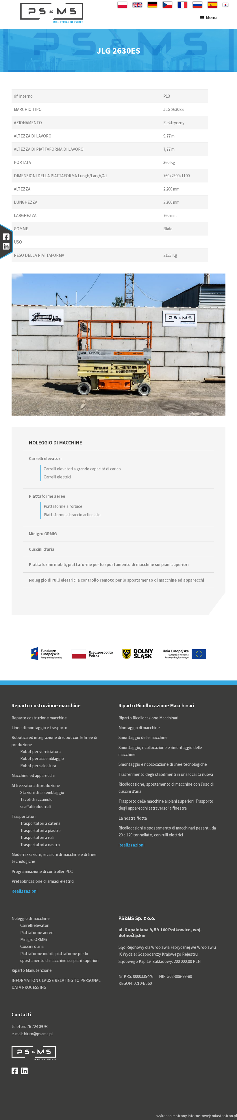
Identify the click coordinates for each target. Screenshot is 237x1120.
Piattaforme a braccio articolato (72, 514)
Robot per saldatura (38, 765)
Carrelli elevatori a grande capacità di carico (82, 469)
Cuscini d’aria (41, 549)
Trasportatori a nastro (40, 844)
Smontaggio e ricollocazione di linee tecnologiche (162, 764)
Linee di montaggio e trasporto (39, 727)
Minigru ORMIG (43, 533)
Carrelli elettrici (57, 477)
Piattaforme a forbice (63, 506)
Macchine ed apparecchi (33, 775)
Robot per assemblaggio (42, 758)
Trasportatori (24, 816)
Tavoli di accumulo (36, 799)
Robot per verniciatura (40, 751)
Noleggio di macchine (55, 442)
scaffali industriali (35, 806)
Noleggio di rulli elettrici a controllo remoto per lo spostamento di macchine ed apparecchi (116, 580)
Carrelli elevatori (45, 458)
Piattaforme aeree (47, 496)
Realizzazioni (25, 891)
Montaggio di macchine (139, 727)
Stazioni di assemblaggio (42, 792)
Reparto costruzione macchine (39, 718)
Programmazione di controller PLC (42, 871)
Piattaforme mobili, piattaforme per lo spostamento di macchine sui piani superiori (109, 564)
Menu (211, 17)
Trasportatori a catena (40, 823)
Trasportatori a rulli (37, 837)
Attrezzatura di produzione (36, 785)
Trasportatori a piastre (40, 830)
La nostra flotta (132, 818)
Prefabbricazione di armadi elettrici (43, 881)
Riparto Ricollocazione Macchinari (148, 718)
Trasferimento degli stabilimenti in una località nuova (165, 774)
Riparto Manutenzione (32, 970)
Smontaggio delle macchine (143, 737)
